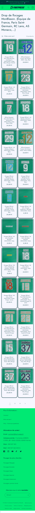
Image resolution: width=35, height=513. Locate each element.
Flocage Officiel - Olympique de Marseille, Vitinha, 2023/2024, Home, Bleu (9, 209)
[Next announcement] (33, 2)
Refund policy (28, 502)
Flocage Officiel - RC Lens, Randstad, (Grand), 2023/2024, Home (25, 239)
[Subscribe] (28, 495)
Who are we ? (7, 419)
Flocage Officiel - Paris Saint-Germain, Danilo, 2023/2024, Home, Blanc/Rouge (9, 359)
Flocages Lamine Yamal (10, 483)
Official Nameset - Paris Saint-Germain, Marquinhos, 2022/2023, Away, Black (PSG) (9, 120)
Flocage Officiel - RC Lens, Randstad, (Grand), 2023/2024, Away (9, 239)
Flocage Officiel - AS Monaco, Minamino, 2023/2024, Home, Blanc (25, 119)
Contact (5, 415)
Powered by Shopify (18, 502)
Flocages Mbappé (8, 463)
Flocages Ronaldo (8, 467)
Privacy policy (8, 505)
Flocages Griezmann (9, 479)
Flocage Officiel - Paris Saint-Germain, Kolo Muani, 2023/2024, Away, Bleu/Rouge (25, 388)
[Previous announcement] (2, 2)
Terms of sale (8, 508)
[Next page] (25, 403)
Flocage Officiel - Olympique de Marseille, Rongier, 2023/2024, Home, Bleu (9, 179)
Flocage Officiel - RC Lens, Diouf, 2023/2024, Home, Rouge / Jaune (9, 298)
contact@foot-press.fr (16, 434)
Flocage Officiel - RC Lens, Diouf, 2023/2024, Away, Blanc (25, 267)
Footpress (10, 502)
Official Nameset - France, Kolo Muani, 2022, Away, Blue (25, 58)
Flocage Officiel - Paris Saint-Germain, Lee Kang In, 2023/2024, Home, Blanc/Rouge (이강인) (9, 60)
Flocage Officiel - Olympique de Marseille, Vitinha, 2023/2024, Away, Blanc (26, 179)
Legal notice (16, 508)
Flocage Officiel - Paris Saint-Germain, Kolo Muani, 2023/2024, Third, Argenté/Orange (25, 330)
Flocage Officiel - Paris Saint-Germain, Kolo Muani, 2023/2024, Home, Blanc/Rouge (25, 90)
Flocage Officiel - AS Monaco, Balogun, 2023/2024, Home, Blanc (9, 150)
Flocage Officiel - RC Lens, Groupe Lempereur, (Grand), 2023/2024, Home (25, 209)
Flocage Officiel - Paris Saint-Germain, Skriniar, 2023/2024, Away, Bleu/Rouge (25, 359)
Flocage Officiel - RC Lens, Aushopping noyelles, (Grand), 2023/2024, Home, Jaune (9, 268)
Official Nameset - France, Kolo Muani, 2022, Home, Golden (25, 149)
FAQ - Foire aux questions (11, 423)
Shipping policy (28, 505)
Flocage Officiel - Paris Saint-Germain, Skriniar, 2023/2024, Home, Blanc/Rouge (9, 388)
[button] (2, 7)
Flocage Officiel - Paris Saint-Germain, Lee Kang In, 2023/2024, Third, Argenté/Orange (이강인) (25, 299)
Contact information (27, 508)
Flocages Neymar (8, 475)
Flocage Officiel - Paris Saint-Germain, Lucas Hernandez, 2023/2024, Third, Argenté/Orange (9, 330)
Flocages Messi (8, 471)
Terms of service (18, 505)
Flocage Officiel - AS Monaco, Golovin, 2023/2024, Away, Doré (9, 89)
